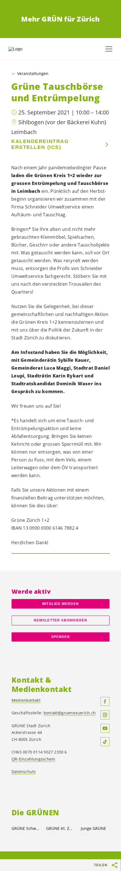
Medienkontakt (26, 700)
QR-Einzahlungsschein (33, 759)
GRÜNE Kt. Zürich (60, 828)
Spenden (60, 637)
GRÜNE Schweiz (25, 828)
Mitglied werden (60, 604)
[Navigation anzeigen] (109, 49)
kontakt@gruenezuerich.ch (70, 712)
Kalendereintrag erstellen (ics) (40, 144)
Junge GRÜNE (93, 828)
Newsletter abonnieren (60, 620)
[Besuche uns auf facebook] (104, 701)
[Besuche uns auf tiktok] (104, 741)
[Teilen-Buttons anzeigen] (114, 865)
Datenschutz (24, 771)
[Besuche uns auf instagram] (104, 714)
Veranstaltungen (32, 74)
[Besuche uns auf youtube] (104, 728)
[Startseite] (22, 49)
